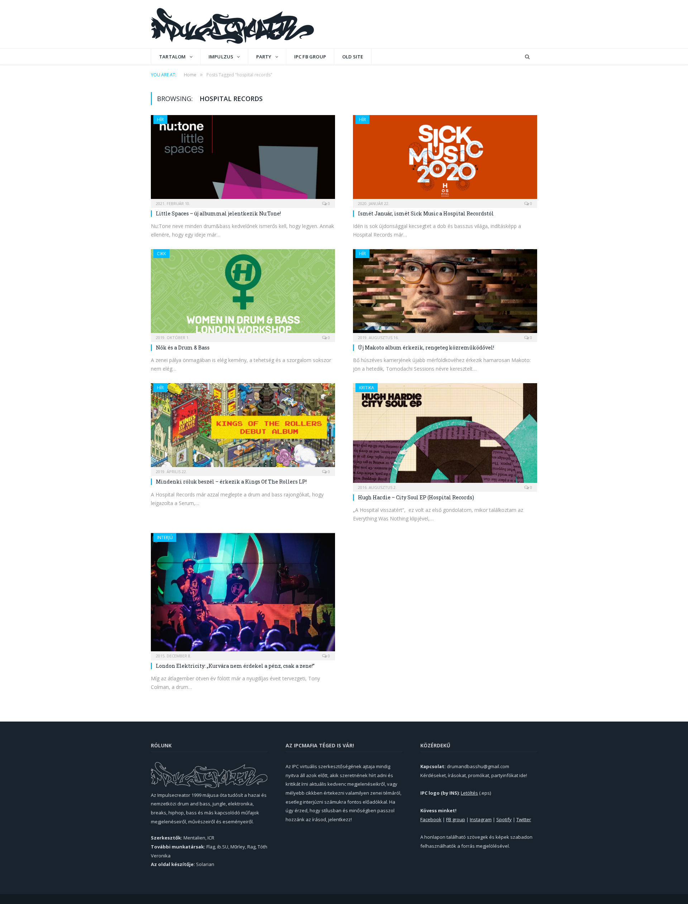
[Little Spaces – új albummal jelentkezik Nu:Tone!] (243, 159)
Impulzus (221, 56)
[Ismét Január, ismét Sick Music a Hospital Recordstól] (445, 159)
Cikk (161, 254)
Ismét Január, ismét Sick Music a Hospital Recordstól (426, 213)
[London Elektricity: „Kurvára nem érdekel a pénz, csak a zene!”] (243, 594)
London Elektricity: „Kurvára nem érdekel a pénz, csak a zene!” (235, 665)
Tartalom (172, 56)
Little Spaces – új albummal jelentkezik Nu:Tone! (218, 213)
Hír (160, 119)
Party (264, 56)
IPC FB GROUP (310, 56)
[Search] (527, 57)
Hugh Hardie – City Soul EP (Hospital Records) (416, 497)
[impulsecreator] (232, 24)
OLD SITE (352, 56)
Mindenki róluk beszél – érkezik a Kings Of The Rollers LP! (231, 481)
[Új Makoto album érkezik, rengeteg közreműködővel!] (445, 293)
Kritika (366, 388)
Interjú (165, 537)
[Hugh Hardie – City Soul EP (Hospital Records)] (445, 435)
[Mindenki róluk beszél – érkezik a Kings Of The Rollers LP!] (243, 427)
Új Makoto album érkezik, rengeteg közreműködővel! (426, 347)
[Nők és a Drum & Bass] (243, 293)
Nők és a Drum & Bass (183, 347)
